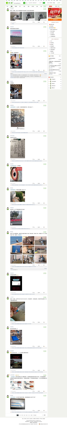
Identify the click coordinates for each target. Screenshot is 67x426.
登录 (54, 2)
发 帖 (45, 6)
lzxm (34, 204)
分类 (41, 0)
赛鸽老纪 (11, 81)
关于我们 (25, 418)
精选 (28, 6)
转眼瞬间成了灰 (26, 102)
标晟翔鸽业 (12, 105)
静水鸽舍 (35, 102)
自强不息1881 (26, 266)
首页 (6, 0)
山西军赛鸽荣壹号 (31, 102)
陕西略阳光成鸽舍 (25, 132)
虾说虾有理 (52, 27)
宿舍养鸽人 (52, 42)
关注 (7, 6)
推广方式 (28, 418)
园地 (9, 0)
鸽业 (28, 0)
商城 (22, 0)
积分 (46, 0)
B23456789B (34, 266)
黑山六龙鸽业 (53, 31)
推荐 (24, 6)
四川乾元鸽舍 (12, 135)
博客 (33, 0)
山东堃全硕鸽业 (19, 228)
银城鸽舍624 (26, 323)
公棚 (11, 0)
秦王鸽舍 (52, 44)
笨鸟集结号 (12, 26)
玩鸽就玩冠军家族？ (52, 58)
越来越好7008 (24, 294)
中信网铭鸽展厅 (53, 36)
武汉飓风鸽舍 (53, 34)
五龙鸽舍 (37, 102)
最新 (11, 6)
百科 (38, 0)
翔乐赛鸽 (52, 26)
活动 (41, 6)
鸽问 (43, 0)
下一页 (35, 415)
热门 (20, 6)
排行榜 (33, 6)
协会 (14, 0)
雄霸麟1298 (20, 204)
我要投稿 (31, 422)
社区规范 (44, 418)
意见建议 (34, 418)
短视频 (16, 6)
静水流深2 (32, 204)
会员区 (60, 0)
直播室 (57, 0)
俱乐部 (17, 0)
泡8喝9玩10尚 (27, 294)
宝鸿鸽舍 (11, 76)
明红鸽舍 (11, 231)
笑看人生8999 (16, 132)
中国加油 (13, 23)
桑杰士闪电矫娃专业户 (54, 29)
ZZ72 (11, 50)
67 (31, 415)
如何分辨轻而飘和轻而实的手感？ (54, 69)
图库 (49, 0)
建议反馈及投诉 (35, 422)
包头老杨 (15, 102)
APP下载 (40, 418)
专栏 (20, 0)
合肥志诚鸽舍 (53, 49)
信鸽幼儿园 (53, 85)
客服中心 (31, 418)
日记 (35, 0)
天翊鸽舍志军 (24, 204)
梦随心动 (53, 87)
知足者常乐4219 (19, 102)
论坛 (30, 0)
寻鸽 (51, 0)
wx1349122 (11, 297)
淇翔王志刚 (52, 24)
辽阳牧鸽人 (22, 102)
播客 (54, 0)
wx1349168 (11, 8)
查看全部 (45, 73)
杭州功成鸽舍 (12, 77)
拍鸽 (25, 0)
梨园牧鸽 (51, 74)
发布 (59, 2)
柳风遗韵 (52, 51)
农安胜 (30, 294)
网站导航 (37, 418)
